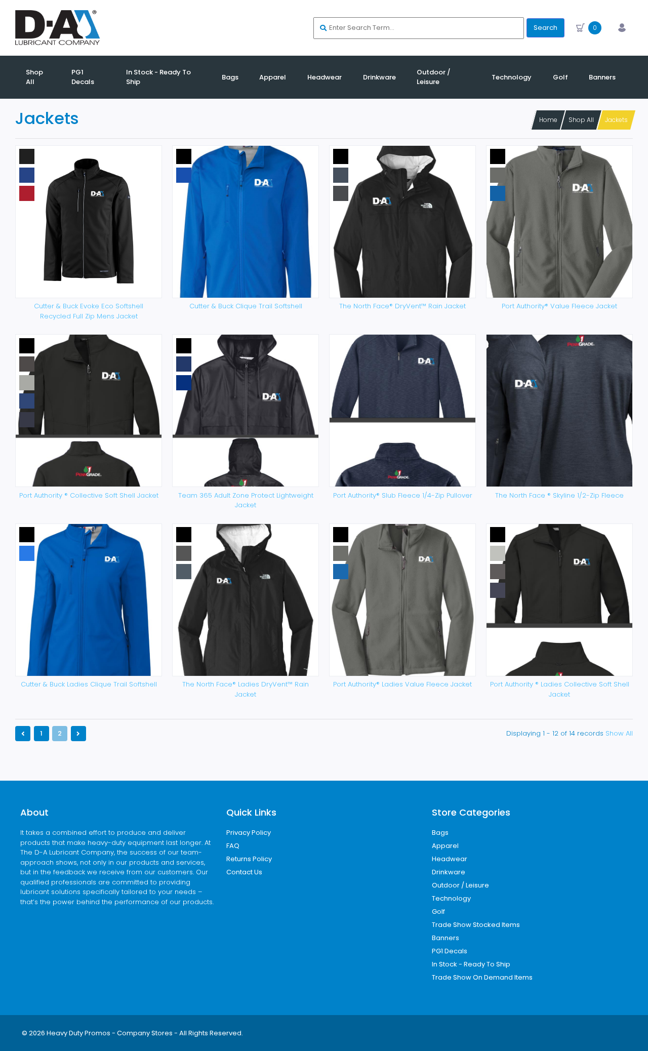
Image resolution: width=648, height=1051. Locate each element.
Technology (451, 898)
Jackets (616, 119)
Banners (445, 938)
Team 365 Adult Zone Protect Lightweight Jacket (245, 500)
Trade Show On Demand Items (482, 977)
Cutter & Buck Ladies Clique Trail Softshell (89, 684)
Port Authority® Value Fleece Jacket (559, 306)
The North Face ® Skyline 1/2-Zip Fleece (559, 495)
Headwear (449, 859)
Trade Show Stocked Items (476, 924)
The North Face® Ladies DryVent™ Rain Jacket (245, 689)
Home (548, 119)
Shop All (581, 119)
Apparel (445, 846)
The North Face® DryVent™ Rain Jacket (402, 306)
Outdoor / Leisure (460, 885)
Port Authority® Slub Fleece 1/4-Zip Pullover (402, 495)
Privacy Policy (248, 832)
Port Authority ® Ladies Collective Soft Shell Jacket (559, 689)
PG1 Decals (449, 951)
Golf (438, 911)
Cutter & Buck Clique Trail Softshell (245, 306)
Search (545, 27)
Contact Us (244, 872)
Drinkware (448, 872)
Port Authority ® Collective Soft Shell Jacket (88, 495)
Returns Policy (249, 859)
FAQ (232, 846)
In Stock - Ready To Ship (471, 964)
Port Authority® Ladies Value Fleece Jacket (402, 684)
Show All (619, 733)
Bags (440, 832)
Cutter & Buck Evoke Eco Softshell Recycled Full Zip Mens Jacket (88, 311)
